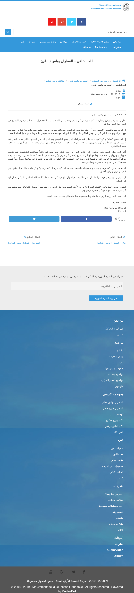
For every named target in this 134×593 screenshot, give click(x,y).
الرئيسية (117, 81)
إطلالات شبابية (115, 500)
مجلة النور (118, 454)
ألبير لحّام (118, 432)
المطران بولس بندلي (78, 81)
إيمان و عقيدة (116, 356)
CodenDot (69, 591)
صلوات (32, 41)
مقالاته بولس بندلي (55, 81)
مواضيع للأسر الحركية (112, 380)
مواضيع (63, 41)
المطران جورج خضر (113, 408)
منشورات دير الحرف (112, 466)
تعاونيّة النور (117, 448)
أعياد (120, 362)
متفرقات (117, 47)
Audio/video (101, 47)
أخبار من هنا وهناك (113, 494)
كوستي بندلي (116, 414)
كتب (22, 41)
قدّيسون (119, 386)
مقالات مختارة (116, 523)
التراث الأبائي (116, 472)
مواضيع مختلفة (115, 374)
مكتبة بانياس (116, 460)
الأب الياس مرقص (114, 426)
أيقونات (118, 537)
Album (87, 47)
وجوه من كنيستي (48, 41)
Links (120, 529)
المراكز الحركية (78, 41)
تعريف (120, 334)
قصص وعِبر (117, 512)
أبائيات (120, 350)
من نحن (117, 41)
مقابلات (119, 517)
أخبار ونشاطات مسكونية (111, 505)
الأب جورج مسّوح (114, 420)
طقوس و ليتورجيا (114, 368)
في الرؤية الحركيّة (114, 328)
